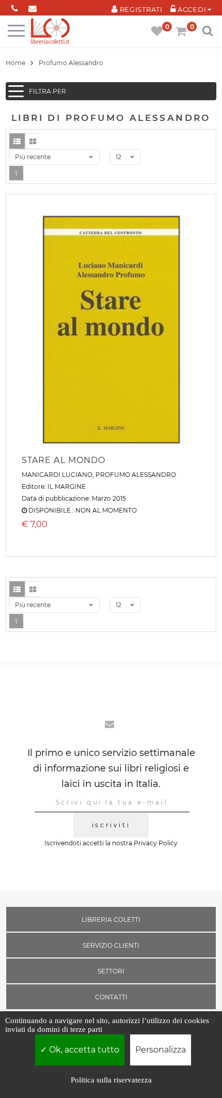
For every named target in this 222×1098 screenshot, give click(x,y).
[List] (17, 141)
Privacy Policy (156, 843)
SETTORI (111, 971)
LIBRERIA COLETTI (111, 919)
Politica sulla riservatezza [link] (111, 1080)
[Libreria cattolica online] (50, 31)
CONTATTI (111, 997)
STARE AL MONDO (64, 460)
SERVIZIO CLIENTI (111, 945)
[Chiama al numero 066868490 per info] (14, 6)
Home (15, 63)
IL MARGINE (66, 486)
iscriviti (111, 825)
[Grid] (32, 141)
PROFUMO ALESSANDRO (136, 474)
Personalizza (160, 1050)
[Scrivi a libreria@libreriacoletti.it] (32, 6)
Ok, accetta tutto (83, 1050)
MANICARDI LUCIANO (57, 474)
